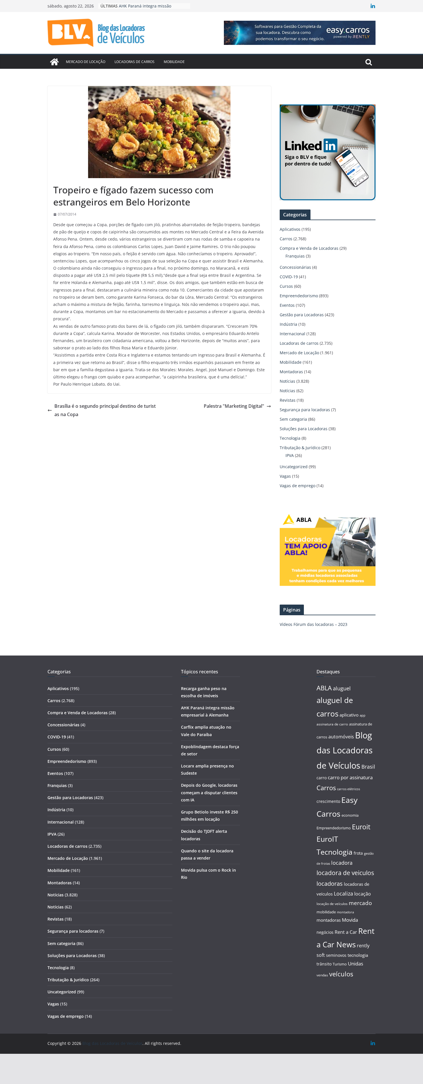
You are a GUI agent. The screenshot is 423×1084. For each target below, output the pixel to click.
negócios (325, 932)
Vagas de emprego (297, 485)
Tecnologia (290, 438)
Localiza (343, 893)
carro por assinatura (350, 777)
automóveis (341, 737)
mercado (360, 903)
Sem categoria (293, 419)
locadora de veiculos (345, 873)
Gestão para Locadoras (302, 314)
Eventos (287, 305)
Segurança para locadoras (305, 409)
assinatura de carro (332, 724)
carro (322, 777)
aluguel (342, 688)
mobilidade (326, 912)
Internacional (292, 333)
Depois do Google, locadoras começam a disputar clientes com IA (209, 792)
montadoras (329, 920)
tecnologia (358, 955)
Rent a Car (346, 932)
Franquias (295, 256)
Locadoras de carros (135, 61)
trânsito (324, 964)
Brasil (368, 766)
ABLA (324, 688)
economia (350, 815)
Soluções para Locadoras (303, 428)
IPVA (289, 455)
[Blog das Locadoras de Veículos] (54, 62)
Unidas (355, 963)
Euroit (361, 826)
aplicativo (349, 715)
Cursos (286, 286)
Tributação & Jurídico (300, 447)
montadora (345, 912)
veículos (341, 974)
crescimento (328, 801)
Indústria (288, 324)
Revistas (288, 400)
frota (358, 853)
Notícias (287, 381)
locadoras (330, 883)
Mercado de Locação (85, 61)
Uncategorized (294, 466)
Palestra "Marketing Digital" (234, 406)
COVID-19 (289, 276)
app (362, 715)
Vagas (285, 476)
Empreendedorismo (299, 295)
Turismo (340, 964)
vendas (322, 975)
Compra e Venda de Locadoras (309, 248)
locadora (341, 862)
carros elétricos (348, 789)
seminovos (336, 955)
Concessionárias (295, 267)
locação (362, 894)
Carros (286, 238)
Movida (350, 920)
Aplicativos (290, 229)
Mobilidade (174, 61)
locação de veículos (332, 903)
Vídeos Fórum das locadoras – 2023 (313, 624)
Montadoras (291, 371)
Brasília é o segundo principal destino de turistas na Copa (105, 410)
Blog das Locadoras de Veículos (345, 750)
